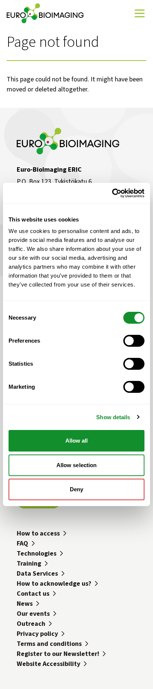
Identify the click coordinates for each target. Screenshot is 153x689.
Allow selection (76, 465)
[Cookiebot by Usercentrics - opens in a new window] (111, 193)
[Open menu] (139, 13)
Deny (76, 489)
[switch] (133, 341)
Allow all (76, 440)
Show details (113, 417)
